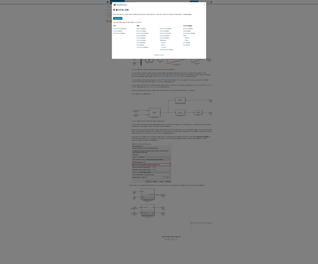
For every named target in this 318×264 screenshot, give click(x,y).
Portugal (162, 35)
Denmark (138, 31)
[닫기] (204, 5)
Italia (137, 45)
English (163, 45)
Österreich (162, 33)
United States (116, 33)
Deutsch (163, 42)
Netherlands (163, 28)
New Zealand (186, 33)
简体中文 (187, 38)
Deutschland (139, 33)
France (138, 40)
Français (163, 47)
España (138, 35)
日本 (184, 42)
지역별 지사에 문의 (159, 55)
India (184, 31)
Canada (115, 31)
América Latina (117, 28)
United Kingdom (164, 49)
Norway (162, 31)
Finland (138, 38)
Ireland (138, 42)
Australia (185, 28)
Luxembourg (139, 47)
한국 (184, 45)
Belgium (138, 28)
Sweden (162, 38)
